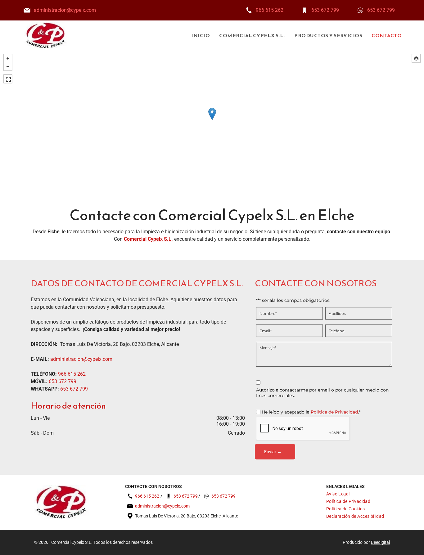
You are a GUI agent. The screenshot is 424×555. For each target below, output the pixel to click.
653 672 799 (325, 10)
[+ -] (212, 120)
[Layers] (416, 58)
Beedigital (380, 542)
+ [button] (8, 58)
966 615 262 (269, 10)
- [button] (8, 66)
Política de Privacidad (334, 412)
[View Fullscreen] (8, 79)
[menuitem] (196, 35)
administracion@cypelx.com (65, 10)
